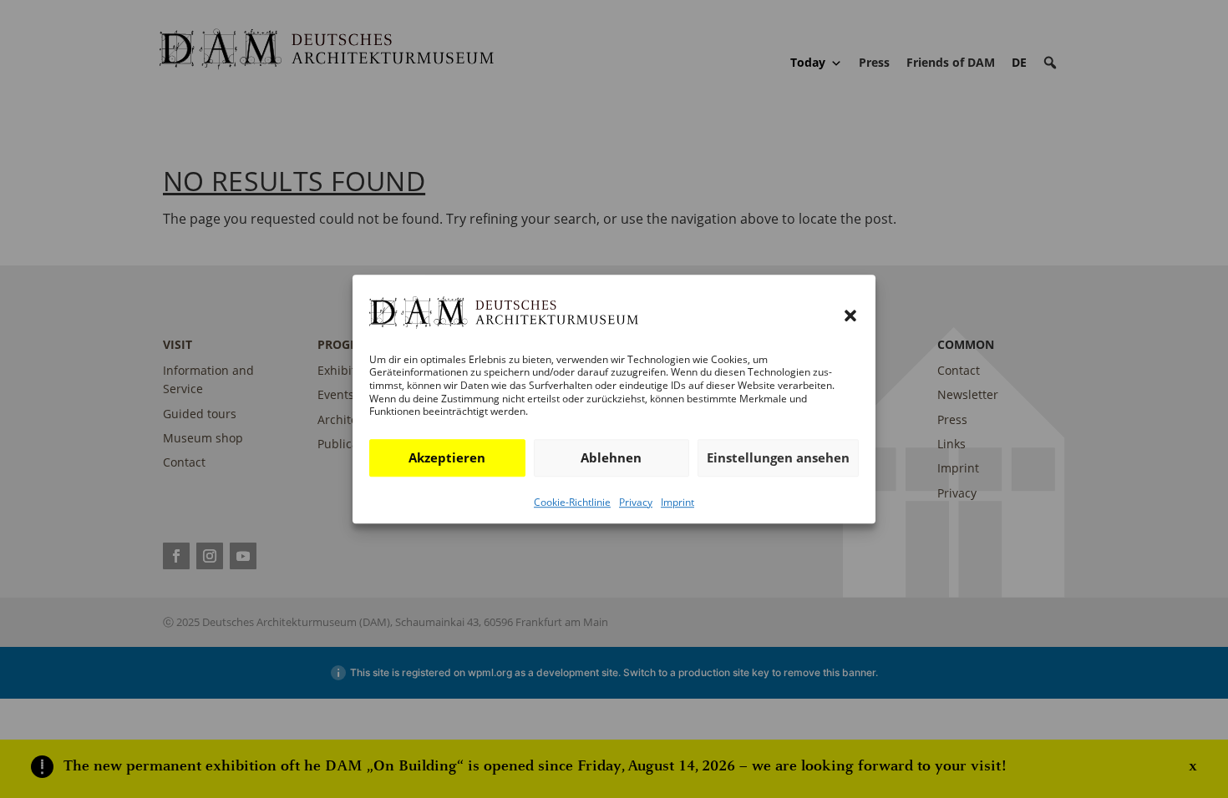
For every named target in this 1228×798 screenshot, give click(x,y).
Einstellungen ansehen (778, 457)
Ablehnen (611, 457)
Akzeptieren (446, 457)
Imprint (677, 502)
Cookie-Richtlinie (572, 502)
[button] (850, 316)
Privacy (635, 502)
